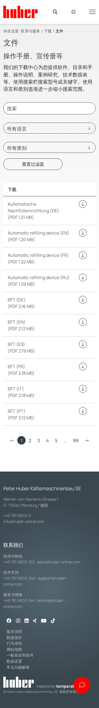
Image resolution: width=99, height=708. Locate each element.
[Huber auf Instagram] (18, 621)
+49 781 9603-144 (18, 600)
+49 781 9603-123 (18, 561)
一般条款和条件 (20, 655)
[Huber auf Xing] (35, 621)
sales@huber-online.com (58, 561)
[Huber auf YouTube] (43, 621)
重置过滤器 (33, 164)
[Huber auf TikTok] (53, 621)
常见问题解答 (18, 667)
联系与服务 (30, 31)
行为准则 (14, 643)
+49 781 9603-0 (17, 515)
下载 (48, 31)
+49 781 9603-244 (19, 578)
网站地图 (14, 649)
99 (75, 440)
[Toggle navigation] (92, 11)
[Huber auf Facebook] (9, 621)
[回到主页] (20, 12)
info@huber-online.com (23, 521)
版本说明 (14, 631)
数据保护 (14, 637)
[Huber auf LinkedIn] (26, 621)
